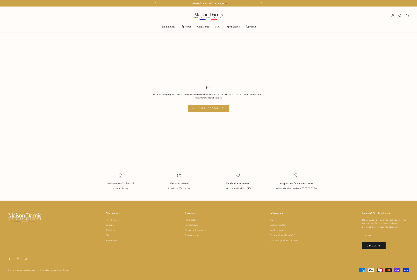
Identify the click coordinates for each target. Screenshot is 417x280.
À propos (251, 26)
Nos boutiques (191, 225)
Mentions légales (277, 230)
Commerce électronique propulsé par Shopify (49, 270)
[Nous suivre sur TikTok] (26, 258)
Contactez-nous (192, 235)
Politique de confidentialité (282, 235)
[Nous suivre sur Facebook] (9, 258)
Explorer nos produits (208, 108)
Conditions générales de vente (283, 240)
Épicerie (186, 26)
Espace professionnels (195, 230)
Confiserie (203, 26)
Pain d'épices (168, 26)
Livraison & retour (277, 225)
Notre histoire (191, 219)
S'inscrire (374, 246)
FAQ (271, 219)
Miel (217, 26)
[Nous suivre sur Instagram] (18, 258)
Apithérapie (233, 26)
